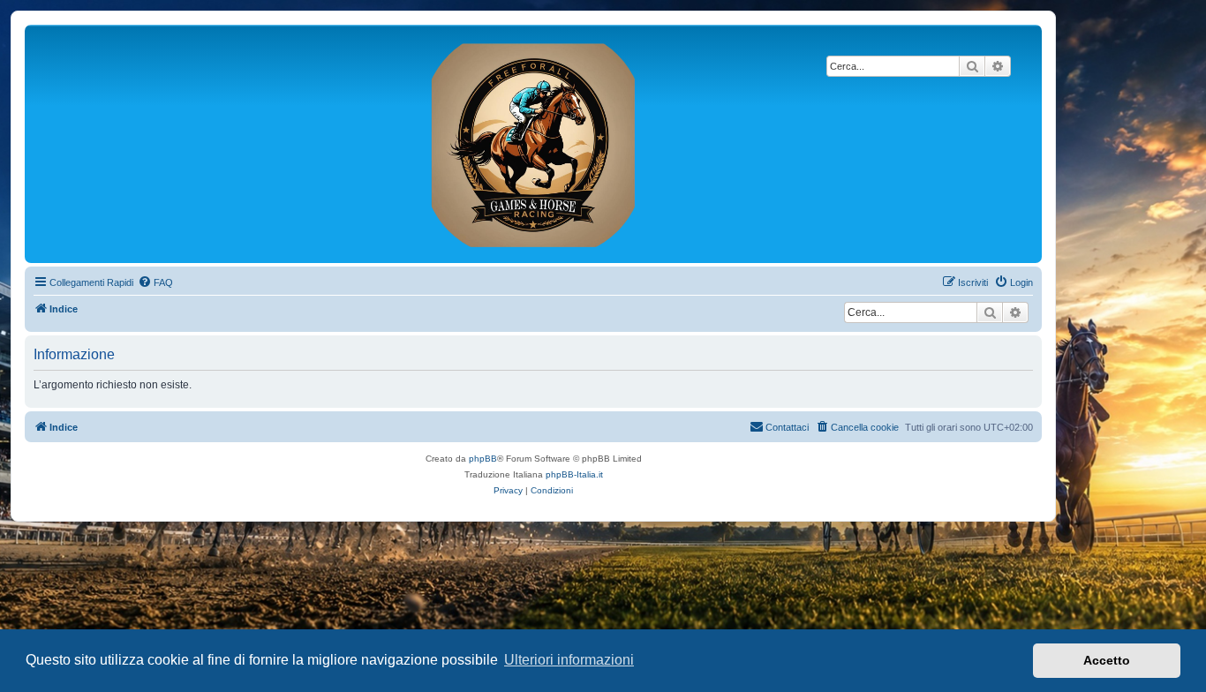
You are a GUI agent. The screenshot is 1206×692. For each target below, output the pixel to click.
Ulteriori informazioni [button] (569, 659)
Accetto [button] (1106, 660)
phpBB (483, 458)
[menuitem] (155, 282)
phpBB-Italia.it (574, 474)
